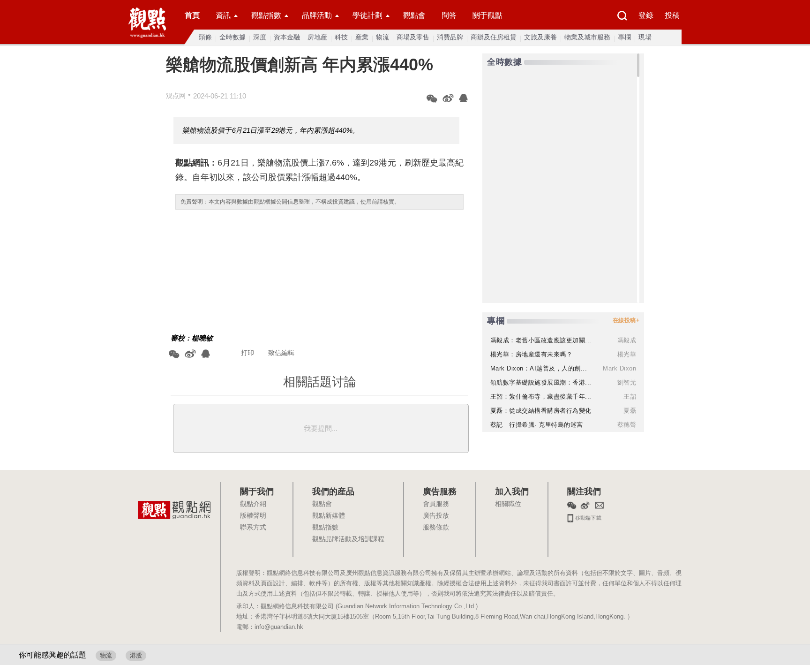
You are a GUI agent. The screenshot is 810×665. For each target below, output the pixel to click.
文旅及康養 (540, 37)
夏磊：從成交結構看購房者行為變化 (541, 410)
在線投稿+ (626, 320)
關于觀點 (487, 15)
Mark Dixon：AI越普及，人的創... (538, 368)
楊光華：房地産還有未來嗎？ (531, 354)
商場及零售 (413, 37)
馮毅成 (627, 340)
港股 (136, 655)
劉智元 (627, 382)
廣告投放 (436, 516)
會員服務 (436, 504)
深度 (259, 37)
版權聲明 (253, 516)
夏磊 (629, 410)
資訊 (223, 15)
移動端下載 (587, 516)
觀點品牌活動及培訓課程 (348, 539)
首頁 (192, 15)
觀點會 (414, 15)
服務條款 (436, 527)
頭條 (205, 37)
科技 (341, 37)
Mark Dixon (619, 368)
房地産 (317, 37)
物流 (382, 37)
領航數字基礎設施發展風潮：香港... (541, 382)
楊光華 (627, 354)
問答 (449, 15)
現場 (645, 37)
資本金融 (287, 37)
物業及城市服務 (587, 37)
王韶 (629, 396)
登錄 (645, 15)
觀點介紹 (253, 504)
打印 (247, 352)
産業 (361, 37)
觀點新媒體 (328, 516)
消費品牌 (450, 37)
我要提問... (321, 428)
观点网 (176, 95)
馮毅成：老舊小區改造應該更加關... (541, 340)
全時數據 (232, 37)
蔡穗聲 (627, 424)
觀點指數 (266, 15)
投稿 (672, 15)
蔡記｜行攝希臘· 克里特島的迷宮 (536, 424)
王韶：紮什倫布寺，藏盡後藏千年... (541, 396)
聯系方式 (253, 527)
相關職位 (508, 504)
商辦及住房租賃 (494, 37)
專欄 (624, 37)
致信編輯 (281, 352)
